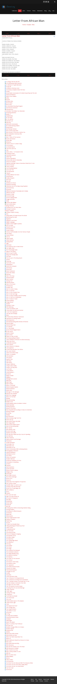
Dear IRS (8, 181)
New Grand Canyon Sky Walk (13, 421)
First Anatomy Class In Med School (14, 246)
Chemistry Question (11, 155)
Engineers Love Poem (11, 220)
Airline (7, 98)
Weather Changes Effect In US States (15, 627)
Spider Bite (8, 514)
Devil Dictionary (10, 187)
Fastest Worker (10, 235)
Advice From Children (11, 96)
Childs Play (8, 156)
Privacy (41, 681)
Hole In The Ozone (10, 284)
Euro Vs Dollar (9, 225)
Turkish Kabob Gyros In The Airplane (15, 601)
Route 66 (8, 480)
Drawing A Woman (9, 205)
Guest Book (46, 679)
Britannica (8, 142)
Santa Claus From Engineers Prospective (16, 481)
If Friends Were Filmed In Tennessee (15, 316)
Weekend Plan (9, 630)
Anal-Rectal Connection (11, 107)
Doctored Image (10, 196)
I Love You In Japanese (11, 312)
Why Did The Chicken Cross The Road (15, 646)
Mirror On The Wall (10, 396)
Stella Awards (9, 516)
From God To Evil (10, 263)
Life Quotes (9, 357)
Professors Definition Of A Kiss (13, 460)
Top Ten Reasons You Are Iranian (14, 586)
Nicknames (40, 10)
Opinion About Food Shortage (13, 439)
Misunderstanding (10, 400)
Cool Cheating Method (11, 168)
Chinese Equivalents (11, 158)
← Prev (18, 33)
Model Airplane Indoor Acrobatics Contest (16, 403)
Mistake (8, 398)
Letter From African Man (11, 36)
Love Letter (9, 369)
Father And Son (10, 240)
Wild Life (8, 653)
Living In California (10, 364)
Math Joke (8, 380)
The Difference (9, 542)
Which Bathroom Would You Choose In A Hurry (17, 640)
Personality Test (10, 444)
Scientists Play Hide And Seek (13, 486)
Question (8, 465)
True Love (8, 599)
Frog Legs (8, 261)
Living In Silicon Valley (11, 365)
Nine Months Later (10, 429)
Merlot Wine (9, 390)
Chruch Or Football (10, 161)
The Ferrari (9, 547)
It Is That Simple (10, 328)
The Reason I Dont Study (12, 561)
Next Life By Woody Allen (12, 426)
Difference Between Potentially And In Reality (17, 191)
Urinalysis (8, 619)
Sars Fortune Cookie (11, 483)
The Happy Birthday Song (12, 553)
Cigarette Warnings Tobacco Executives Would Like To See (20, 163)
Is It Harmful (9, 326)
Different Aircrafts (10, 192)
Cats (7, 150)
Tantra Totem (9, 527)
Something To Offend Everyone (13, 511)
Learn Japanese (10, 347)
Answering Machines (11, 112)
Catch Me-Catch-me (11, 148)
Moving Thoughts (10, 411)
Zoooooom (9, 669)
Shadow (8, 493)
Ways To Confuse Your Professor (14, 623)
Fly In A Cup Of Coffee (11, 253)
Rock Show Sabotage (11, 477)
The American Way (10, 532)
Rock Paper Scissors (11, 475)
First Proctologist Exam (11, 250)
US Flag (8, 614)
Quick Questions (10, 467)
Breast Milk (9, 140)
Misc (33, 24)
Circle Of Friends (10, 165)
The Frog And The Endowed (13, 550)
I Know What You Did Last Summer (14, 310)
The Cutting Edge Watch (12, 540)
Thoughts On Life (10, 571)
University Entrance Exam (12, 617)
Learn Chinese (9, 344)
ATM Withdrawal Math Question (14, 83)
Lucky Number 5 (10, 372)
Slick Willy (8, 499)
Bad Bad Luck (9, 121)
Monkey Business (10, 406)
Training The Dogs (10, 592)
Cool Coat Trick (10, 169)
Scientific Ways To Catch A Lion (13, 485)
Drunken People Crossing (12, 212)
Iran (53, 10)
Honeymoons (9, 285)
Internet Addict (9, 323)
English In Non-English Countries (14, 223)
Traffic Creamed (10, 589)
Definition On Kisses (11, 183)
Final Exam (8, 245)
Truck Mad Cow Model (11, 596)
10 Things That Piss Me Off (12, 81)
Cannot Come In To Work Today (14, 143)
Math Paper (9, 382)
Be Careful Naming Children (13, 125)
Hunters (8, 303)
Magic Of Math (9, 375)
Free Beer (8, 256)
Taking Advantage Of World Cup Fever (15, 525)
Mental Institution (10, 388)
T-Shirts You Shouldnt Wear (12, 524)
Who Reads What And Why (12, 643)
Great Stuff (8, 269)
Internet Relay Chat (10, 325)
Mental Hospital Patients (12, 387)
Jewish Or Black (10, 333)
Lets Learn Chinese (10, 351)
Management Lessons (11, 379)
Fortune (29, 10)
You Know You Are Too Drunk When (15, 666)
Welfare (8, 632)
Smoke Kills (7, 506)
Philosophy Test (10, 445)
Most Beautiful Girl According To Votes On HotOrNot (19, 410)
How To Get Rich (10, 290)
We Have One (9, 625)
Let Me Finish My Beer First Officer (14, 349)
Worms (8, 658)
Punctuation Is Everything (12, 462)
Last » (49, 33)
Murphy (8, 414)
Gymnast (8, 274)
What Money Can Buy (11, 635)
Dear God (8, 179)
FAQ (36, 679)
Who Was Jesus (10, 645)
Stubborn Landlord (10, 519)
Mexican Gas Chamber (11, 393)
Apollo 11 (8, 114)
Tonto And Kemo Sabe (11, 576)
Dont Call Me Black (10, 204)
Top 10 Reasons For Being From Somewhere (17, 579)
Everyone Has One (10, 227)
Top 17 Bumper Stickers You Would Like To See (17, 581)
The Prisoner (9, 560)
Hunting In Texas (10, 305)
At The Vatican (9, 119)
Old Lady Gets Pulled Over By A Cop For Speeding (18, 434)
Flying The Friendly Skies (12, 254)
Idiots (7, 315)
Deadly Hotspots (10, 178)
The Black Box (9, 539)
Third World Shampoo (11, 570)
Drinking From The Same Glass (13, 207)
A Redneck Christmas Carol (12, 88)
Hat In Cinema (9, 279)
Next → (39, 33)
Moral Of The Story (11, 408)
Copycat (8, 173)
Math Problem (9, 383)
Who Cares (9, 641)
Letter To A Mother (11, 354)
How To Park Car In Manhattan (13, 297)
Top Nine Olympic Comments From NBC (16, 583)
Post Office (9, 455)
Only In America (10, 437)
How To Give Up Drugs (11, 294)
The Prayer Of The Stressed (13, 558)
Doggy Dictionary (10, 199)
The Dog (8, 543)
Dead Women (9, 176)
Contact (46, 681)
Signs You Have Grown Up (12, 496)
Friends (8, 259)
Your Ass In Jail (9, 668)
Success (8, 522)
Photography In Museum (12, 450)
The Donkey (9, 545)
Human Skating (10, 300)
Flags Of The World (11, 251)
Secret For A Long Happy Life (13, 488)
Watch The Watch (10, 622)
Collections (14, 10)
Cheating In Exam (10, 153)
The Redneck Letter (11, 563)
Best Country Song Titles (12, 130)
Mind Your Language (11, 395)
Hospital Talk (9, 287)
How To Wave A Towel (11, 299)
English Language (10, 222)
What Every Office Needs (12, 633)
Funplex (29, 24)
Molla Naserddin (10, 405)
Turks (7, 604)
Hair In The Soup (10, 276)
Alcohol (8, 99)
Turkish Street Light (11, 602)
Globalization (9, 264)
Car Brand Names (10, 147)
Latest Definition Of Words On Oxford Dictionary (18, 339)
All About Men (9, 101)
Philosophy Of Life (10, 447)
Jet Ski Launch (9, 331)
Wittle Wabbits (9, 656)
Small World (9, 501)
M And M (8, 374)
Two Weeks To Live (11, 610)
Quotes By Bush (10, 468)
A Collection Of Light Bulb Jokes (13, 85)
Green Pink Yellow (10, 272)
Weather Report (10, 628)
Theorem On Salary (11, 568)
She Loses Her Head (11, 494)
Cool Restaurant (10, 171)
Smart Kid (8, 504)
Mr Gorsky (8, 413)
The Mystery (9, 557)
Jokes (23, 10)
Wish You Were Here (11, 654)
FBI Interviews (9, 228)
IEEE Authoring (9, 307)
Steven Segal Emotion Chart (13, 517)
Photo (33, 10)
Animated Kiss (9, 109)
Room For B (9, 478)
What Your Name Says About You (14, 637)
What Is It (8, 638)
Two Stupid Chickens (11, 609)
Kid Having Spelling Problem (13, 338)
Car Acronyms (9, 145)
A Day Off (8, 86)
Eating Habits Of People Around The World (16, 215)
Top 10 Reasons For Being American (15, 578)
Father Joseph (9, 238)
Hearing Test (9, 281)
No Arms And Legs (10, 431)
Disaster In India (10, 194)
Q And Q (8, 463)
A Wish (8, 91)
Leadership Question (11, 343)
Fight (7, 243)
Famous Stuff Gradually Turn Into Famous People (18, 232)
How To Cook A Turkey (11, 289)
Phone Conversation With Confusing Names (16, 449)
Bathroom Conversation (12, 124)
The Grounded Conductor (12, 552)
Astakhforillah (9, 116)
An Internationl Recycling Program (14, 106)
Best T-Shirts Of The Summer (13, 137)
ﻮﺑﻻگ (49, 10)
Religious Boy (9, 472)
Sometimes (9, 512)
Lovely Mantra (9, 370)
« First (7, 33)
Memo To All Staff (10, 385)
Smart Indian (9, 503)
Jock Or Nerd (9, 334)
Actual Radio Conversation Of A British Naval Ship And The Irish (21, 93)
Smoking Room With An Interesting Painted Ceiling (18, 508)
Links (37, 681)
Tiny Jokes (8, 574)
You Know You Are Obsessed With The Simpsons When (19, 663)
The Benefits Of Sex (11, 535)
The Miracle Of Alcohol (11, 555)
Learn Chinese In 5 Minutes (12, 346)
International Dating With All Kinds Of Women (17, 321)
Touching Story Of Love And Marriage (15, 588)
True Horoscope (10, 597)
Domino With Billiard (11, 202)
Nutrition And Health (11, 432)
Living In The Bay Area (11, 367)
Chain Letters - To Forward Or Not (14, 152)
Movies (52, 679)
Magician (8, 377)
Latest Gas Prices (10, 341)
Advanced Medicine (11, 94)
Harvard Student (10, 277)
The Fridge (8, 548)
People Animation (10, 442)
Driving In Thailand (9, 210)
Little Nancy (9, 362)
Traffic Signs (9, 591)
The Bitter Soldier (10, 537)
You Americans (9, 661)
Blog (45, 10)
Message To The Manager (12, 392)
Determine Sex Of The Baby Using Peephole (17, 186)
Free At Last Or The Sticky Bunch (14, 258)
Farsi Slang (8, 233)
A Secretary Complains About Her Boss (15, 89)
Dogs (7, 201)
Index (28, 33)
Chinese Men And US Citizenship (14, 160)
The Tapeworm (10, 565)
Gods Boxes (9, 267)
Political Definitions (10, 452)
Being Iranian (9, 127)
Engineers (8, 218)
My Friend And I (10, 416)
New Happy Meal (10, 423)
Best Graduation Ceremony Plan (14, 134)
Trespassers (9, 594)
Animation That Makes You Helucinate (15, 111)
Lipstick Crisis (9, 359)
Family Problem (10, 230)
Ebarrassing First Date (11, 217)
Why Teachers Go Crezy (12, 650)
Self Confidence (10, 490)
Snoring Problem (10, 509)
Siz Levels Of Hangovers (12, 498)
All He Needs (9, 103)
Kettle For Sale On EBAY (12, 336)
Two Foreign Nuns (10, 607)
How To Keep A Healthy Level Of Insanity (16, 295)
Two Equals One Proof (11, 606)
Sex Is (7, 491)
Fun (20, 10)
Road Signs (9, 473)
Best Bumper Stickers (11, 129)
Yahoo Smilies (9, 659)
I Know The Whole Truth (12, 308)
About (32, 679)
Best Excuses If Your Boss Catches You (15, 132)
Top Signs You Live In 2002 (12, 584)
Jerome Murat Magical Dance (13, 330)
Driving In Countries (11, 209)
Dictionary (8, 189)
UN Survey (8, 612)
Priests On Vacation (11, 457)
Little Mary (8, 361)
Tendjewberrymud (10, 529)
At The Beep (9, 117)
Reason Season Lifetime (12, 470)
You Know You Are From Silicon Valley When (17, 664)
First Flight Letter (10, 248)
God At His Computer (11, 266)
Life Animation (9, 356)
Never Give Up (9, 419)
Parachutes (9, 441)
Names (40, 679)
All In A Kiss (9, 104)
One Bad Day (9, 436)
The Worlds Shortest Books (13, 566)
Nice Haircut (9, 428)
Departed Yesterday (11, 184)
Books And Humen (10, 138)
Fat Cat (8, 236)
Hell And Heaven (10, 282)
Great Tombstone (10, 271)
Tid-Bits (8, 573)
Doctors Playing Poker (11, 197)
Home (24, 24)
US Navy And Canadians (12, 615)
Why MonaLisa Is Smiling (12, 648)
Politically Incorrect (10, 454)
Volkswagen (9, 620)
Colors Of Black (10, 166)
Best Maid (8, 135)
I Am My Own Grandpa (11, 313)
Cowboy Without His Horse (12, 174)
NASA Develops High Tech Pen (13, 418)
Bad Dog (8, 122)
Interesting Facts (10, 320)
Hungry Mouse (9, 302)
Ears (7, 214)
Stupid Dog (9, 521)
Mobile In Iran (9, 401)
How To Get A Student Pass (13, 292)
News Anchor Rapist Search (13, 424)
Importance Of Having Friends (13, 318)
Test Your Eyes (9, 530)
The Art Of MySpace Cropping (13, 534)
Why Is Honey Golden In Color (13, 651)
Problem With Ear (10, 459)
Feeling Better (9, 241)
